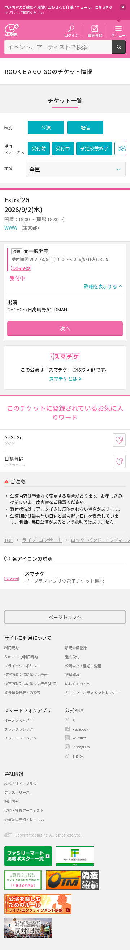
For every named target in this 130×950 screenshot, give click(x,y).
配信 (85, 127)
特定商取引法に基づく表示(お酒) (31, 683)
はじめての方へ (77, 683)
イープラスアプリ (18, 720)
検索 (125, 51)
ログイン (71, 34)
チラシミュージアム (20, 737)
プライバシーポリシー (22, 665)
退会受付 (72, 656)
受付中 (63, 148)
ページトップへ (65, 617)
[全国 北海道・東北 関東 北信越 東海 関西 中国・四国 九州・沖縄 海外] (76, 169)
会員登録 (95, 34)
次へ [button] (65, 328)
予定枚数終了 (94, 148)
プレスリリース (17, 792)
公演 (46, 127)
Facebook (80, 729)
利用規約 (11, 647)
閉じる (123, 7)
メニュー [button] (118, 34)
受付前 (39, 148)
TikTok (78, 756)
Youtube (79, 737)
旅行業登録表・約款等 (22, 692)
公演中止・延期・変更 (83, 665)
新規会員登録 (76, 647)
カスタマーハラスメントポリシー (92, 692)
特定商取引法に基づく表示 (26, 674)
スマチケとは (63, 378)
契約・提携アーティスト (23, 810)
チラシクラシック (18, 729)
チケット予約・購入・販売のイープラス (11, 30)
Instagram (81, 747)
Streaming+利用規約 (21, 656)
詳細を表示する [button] (100, 286)
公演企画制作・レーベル (24, 819)
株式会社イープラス (20, 783)
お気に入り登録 (125, 440)
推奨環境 (72, 674)
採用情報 (11, 801)
